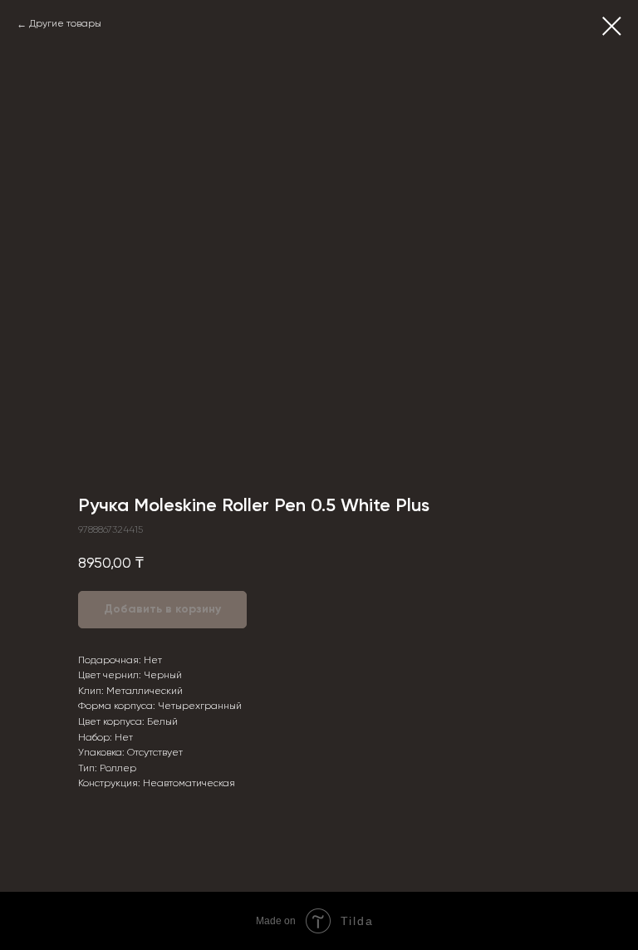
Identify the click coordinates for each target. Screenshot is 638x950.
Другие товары (65, 24)
